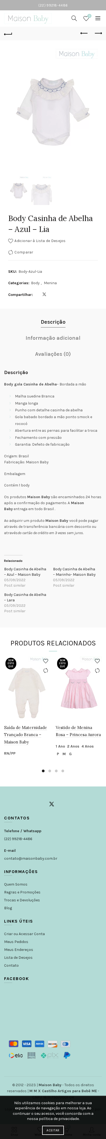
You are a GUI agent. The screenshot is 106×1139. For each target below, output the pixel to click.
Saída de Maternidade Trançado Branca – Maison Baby (25, 735)
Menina (50, 283)
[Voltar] (8, 33)
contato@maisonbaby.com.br (30, 858)
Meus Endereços (18, 949)
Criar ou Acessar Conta (24, 934)
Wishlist (89, 15)
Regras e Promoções (22, 892)
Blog (8, 908)
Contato (11, 965)
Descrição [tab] (53, 322)
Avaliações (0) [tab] (53, 354)
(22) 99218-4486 (18, 839)
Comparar (23, 252)
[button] (91, 114)
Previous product (84, 33)
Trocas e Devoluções (22, 900)
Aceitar (52, 1130)
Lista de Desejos (18, 957)
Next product (98, 33)
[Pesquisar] (74, 18)
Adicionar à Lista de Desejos (40, 240)
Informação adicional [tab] (53, 338)
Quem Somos (15, 884)
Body (35, 283)
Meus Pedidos (16, 941)
